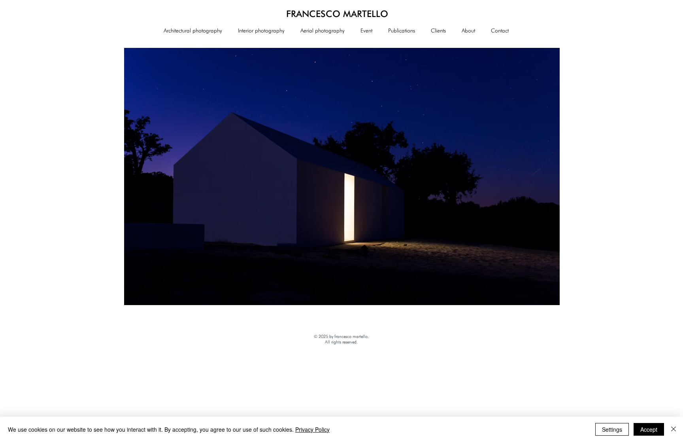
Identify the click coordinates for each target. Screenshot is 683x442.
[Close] (673, 429)
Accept (648, 429)
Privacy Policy (312, 429)
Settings (612, 429)
